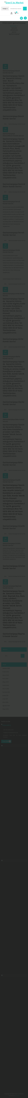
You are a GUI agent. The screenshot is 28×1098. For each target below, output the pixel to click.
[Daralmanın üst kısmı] (25, 18)
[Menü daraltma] (21, 18)
